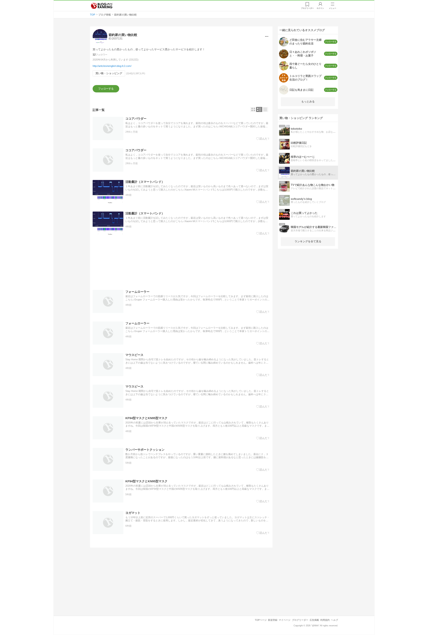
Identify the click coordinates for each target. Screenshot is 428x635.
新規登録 (272, 620)
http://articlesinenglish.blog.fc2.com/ (112, 66)
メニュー (332, 8)
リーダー (307, 8)
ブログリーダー (300, 620)
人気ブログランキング (101, 6)
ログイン (320, 8)
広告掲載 (314, 620)
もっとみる (308, 101)
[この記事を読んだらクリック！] (263, 139)
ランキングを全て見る (308, 241)
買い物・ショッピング (108, 73)
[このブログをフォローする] (106, 88)
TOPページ (261, 620)
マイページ (284, 620)
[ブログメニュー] (266, 36)
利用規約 (325, 620)
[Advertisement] (181, 262)
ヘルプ (334, 620)
